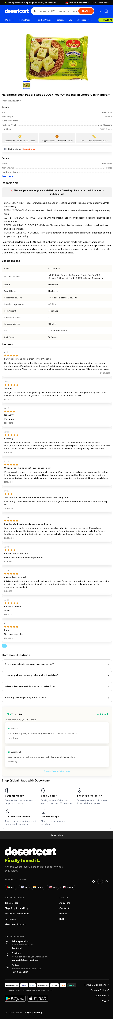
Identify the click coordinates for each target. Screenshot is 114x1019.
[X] (100, 881)
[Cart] (106, 11)
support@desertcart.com (25, 960)
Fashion (59, 20)
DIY (70, 20)
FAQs (105, 1000)
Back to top (57, 835)
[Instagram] (93, 881)
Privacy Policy (100, 990)
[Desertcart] (17, 11)
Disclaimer (102, 995)
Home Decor (25, 20)
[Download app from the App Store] (37, 999)
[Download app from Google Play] (15, 999)
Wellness (9, 20)
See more (7, 176)
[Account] (99, 11)
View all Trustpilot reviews (57, 771)
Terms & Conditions (96, 984)
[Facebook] (106, 881)
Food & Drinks (44, 20)
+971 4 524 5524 (20, 972)
